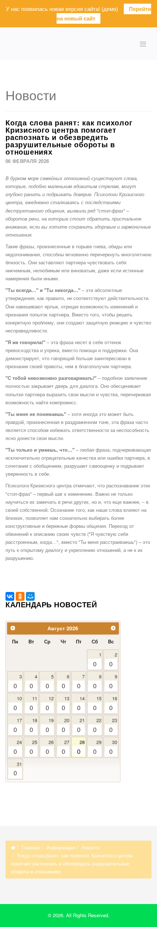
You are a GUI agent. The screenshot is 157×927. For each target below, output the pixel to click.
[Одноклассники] (20, 596)
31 (18, 769)
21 (81, 725)
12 (50, 703)
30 (113, 747)
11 (33, 703)
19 (50, 725)
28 (81, 747)
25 (33, 747)
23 (113, 725)
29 (97, 747)
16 (113, 703)
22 (97, 725)
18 (33, 725)
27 (65, 747)
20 (65, 725)
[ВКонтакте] (9, 596)
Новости (90, 847)
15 (97, 703)
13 (65, 703)
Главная (31, 847)
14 (81, 703)
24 (18, 747)
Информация (60, 847)
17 (18, 725)
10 (18, 703)
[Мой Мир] (30, 596)
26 (50, 747)
